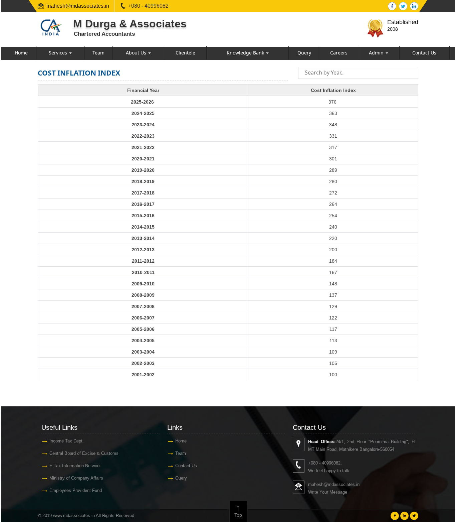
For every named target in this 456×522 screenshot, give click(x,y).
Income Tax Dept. (66, 440)
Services (58, 52)
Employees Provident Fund (75, 490)
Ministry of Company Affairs (76, 478)
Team (98, 52)
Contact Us (424, 52)
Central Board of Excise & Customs (84, 453)
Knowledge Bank (246, 52)
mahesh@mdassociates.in (77, 6)
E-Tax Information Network (75, 465)
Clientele (185, 52)
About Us (137, 52)
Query (304, 52)
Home (21, 52)
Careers (339, 52)
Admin (377, 52)
